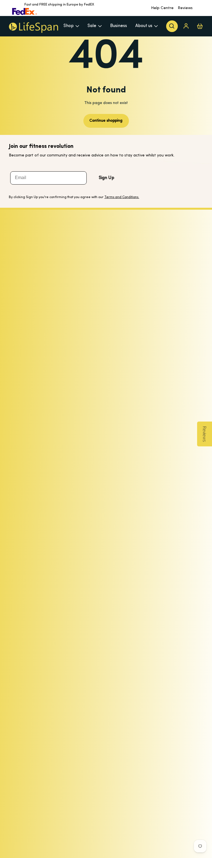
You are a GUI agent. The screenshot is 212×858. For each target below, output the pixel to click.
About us (143, 26)
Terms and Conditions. (121, 197)
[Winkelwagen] (199, 26)
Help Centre (162, 8)
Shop (68, 26)
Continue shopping (106, 121)
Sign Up (106, 178)
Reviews (185, 8)
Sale (92, 26)
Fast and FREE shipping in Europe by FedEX (59, 4)
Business (118, 26)
